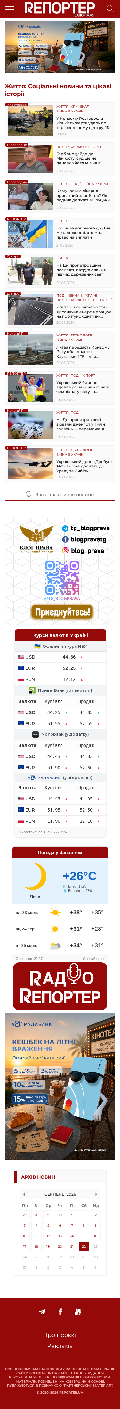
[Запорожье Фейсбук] (60, 1312)
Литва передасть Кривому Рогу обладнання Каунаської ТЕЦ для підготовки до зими (83, 352)
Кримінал (80, 107)
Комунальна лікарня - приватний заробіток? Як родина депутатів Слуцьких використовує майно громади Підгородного (84, 195)
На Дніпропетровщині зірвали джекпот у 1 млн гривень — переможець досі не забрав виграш (80, 424)
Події (96, 147)
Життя (62, 107)
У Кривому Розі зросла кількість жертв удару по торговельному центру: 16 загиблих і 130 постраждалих (82, 123)
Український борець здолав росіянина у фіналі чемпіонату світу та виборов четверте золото (82, 387)
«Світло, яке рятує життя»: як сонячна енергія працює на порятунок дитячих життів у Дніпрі (83, 312)
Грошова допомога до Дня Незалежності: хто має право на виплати (83, 233)
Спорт (89, 376)
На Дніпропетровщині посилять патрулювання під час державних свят (81, 270)
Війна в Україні (70, 111)
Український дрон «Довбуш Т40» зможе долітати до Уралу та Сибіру (84, 466)
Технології (101, 300)
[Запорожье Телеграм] (42, 1312)
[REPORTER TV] (78, 1312)
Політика (65, 147)
